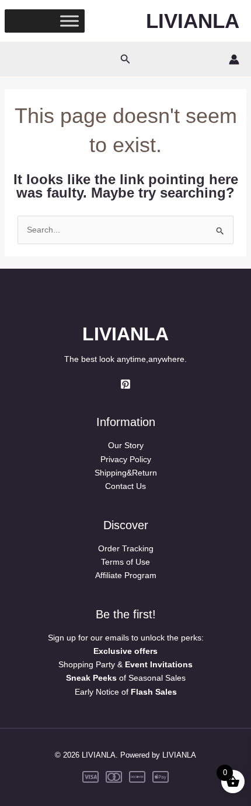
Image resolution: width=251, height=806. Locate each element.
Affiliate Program (125, 575)
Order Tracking (126, 548)
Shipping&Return (126, 472)
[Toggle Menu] (69, 20)
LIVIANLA (192, 20)
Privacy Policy (125, 459)
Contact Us (125, 486)
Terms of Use (125, 561)
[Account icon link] (234, 59)
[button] (125, 59)
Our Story (126, 445)
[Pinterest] (125, 384)
